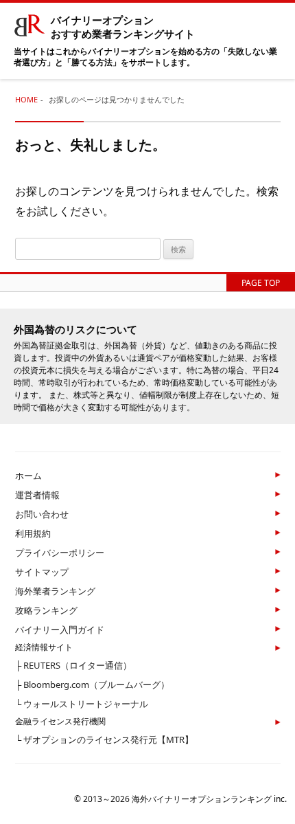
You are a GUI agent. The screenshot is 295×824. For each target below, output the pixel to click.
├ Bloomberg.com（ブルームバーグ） (92, 684)
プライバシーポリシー (59, 552)
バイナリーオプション (123, 27)
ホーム (28, 475)
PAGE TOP (260, 283)
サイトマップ (42, 572)
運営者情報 (37, 495)
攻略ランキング (46, 610)
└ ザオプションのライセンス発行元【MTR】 (104, 739)
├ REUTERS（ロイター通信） (73, 665)
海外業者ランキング (55, 591)
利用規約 (33, 533)
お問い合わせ (42, 514)
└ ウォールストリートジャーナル (81, 704)
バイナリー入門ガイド (59, 629)
